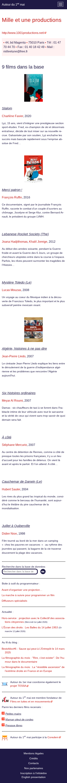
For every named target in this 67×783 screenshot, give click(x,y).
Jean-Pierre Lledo (13, 356)
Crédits (33, 758)
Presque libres (13, 725)
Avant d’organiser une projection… (22, 590)
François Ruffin (12, 197)
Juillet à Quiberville (16, 526)
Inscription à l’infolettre (33, 773)
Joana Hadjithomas (15, 241)
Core (52, 737)
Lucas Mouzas (11, 290)
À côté (6, 437)
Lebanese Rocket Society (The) (25, 234)
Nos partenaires (33, 768)
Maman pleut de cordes (19, 719)
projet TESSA (18, 685)
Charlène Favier (12, 116)
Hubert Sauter (11, 489)
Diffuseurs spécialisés (14, 600)
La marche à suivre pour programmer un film (28, 595)
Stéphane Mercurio (14, 444)
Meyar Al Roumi (12, 400)
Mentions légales (34, 753)
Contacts (33, 763)
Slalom (7, 108)
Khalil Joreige (38, 241)
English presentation (34, 777)
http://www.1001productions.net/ (23, 32)
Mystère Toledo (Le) (16, 282)
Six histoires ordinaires (19, 393)
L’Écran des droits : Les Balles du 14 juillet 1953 (30, 627)
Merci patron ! (12, 190)
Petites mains (13, 713)
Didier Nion (9, 533)
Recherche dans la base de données (23, 566)
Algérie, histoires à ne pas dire (24, 348)
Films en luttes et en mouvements (30, 701)
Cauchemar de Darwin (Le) (22, 481)
